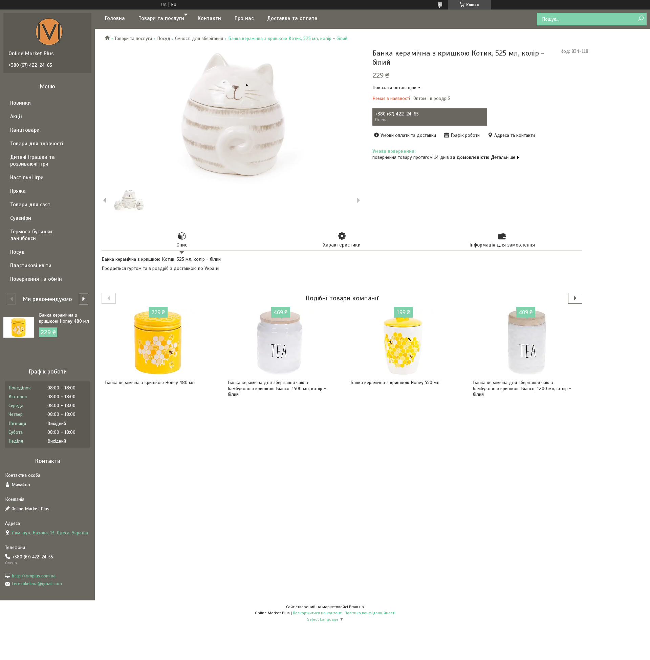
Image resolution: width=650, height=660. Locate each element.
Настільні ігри (27, 177)
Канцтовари (25, 130)
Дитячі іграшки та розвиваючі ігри (32, 160)
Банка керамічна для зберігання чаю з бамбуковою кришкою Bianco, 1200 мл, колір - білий (522, 388)
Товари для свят (30, 204)
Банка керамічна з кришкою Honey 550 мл (394, 382)
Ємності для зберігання (199, 38)
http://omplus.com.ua (34, 576)
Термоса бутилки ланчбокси (31, 235)
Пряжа (18, 191)
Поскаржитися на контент (317, 613)
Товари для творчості (36, 143)
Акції (16, 116)
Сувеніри (20, 218)
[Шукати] (641, 19)
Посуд (163, 38)
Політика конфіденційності (370, 613)
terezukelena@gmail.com (37, 584)
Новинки (20, 103)
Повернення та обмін (36, 279)
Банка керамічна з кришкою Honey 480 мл (150, 382)
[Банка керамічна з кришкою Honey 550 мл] (403, 342)
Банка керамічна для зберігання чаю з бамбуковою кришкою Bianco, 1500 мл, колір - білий (277, 388)
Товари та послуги (161, 18)
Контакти (209, 18)
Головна (115, 18)
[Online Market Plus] (49, 31)
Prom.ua (356, 606)
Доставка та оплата (292, 18)
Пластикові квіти (30, 265)
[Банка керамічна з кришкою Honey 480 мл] (158, 342)
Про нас (244, 18)
